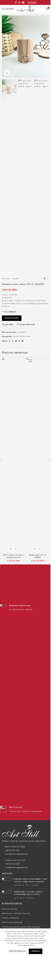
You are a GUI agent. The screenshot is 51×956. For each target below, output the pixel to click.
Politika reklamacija (10, 918)
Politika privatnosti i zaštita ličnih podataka (21, 927)
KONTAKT (32, 3)
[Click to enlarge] (7, 73)
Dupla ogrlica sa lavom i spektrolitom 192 (13, 556)
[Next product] (47, 278)
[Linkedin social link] (19, 341)
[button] (11, 549)
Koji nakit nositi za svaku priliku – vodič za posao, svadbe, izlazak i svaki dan (30, 880)
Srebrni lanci (25, 336)
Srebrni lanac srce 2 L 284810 (37, 556)
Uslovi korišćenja (9, 909)
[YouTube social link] (23, 2)
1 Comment (34, 885)
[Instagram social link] (19, 2)
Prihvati (35, 951)
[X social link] (12, 341)
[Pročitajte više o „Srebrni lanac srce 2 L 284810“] (35, 549)
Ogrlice (15, 278)
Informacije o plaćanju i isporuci (16, 913)
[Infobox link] (25, 701)
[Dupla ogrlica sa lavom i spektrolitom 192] (13, 455)
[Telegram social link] (22, 341)
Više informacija (17, 951)
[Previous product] (41, 278)
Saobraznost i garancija (12, 922)
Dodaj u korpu (12, 318)
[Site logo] (25, 9)
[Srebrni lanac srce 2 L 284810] (37, 455)
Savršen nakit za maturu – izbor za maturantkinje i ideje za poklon (28, 893)
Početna (5, 278)
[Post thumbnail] (7, 882)
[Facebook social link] (16, 2)
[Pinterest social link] (16, 341)
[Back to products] (44, 278)
